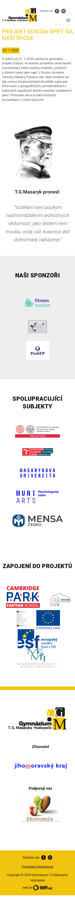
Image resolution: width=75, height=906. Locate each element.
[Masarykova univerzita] (37, 473)
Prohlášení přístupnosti (37, 867)
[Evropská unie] (48, 619)
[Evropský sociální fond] (38, 638)
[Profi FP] (37, 350)
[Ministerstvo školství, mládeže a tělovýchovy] (37, 657)
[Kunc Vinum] (37, 326)
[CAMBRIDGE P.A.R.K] (23, 597)
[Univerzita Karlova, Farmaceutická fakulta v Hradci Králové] (37, 431)
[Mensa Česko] (37, 520)
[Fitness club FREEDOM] (37, 302)
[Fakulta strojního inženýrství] (37, 452)
